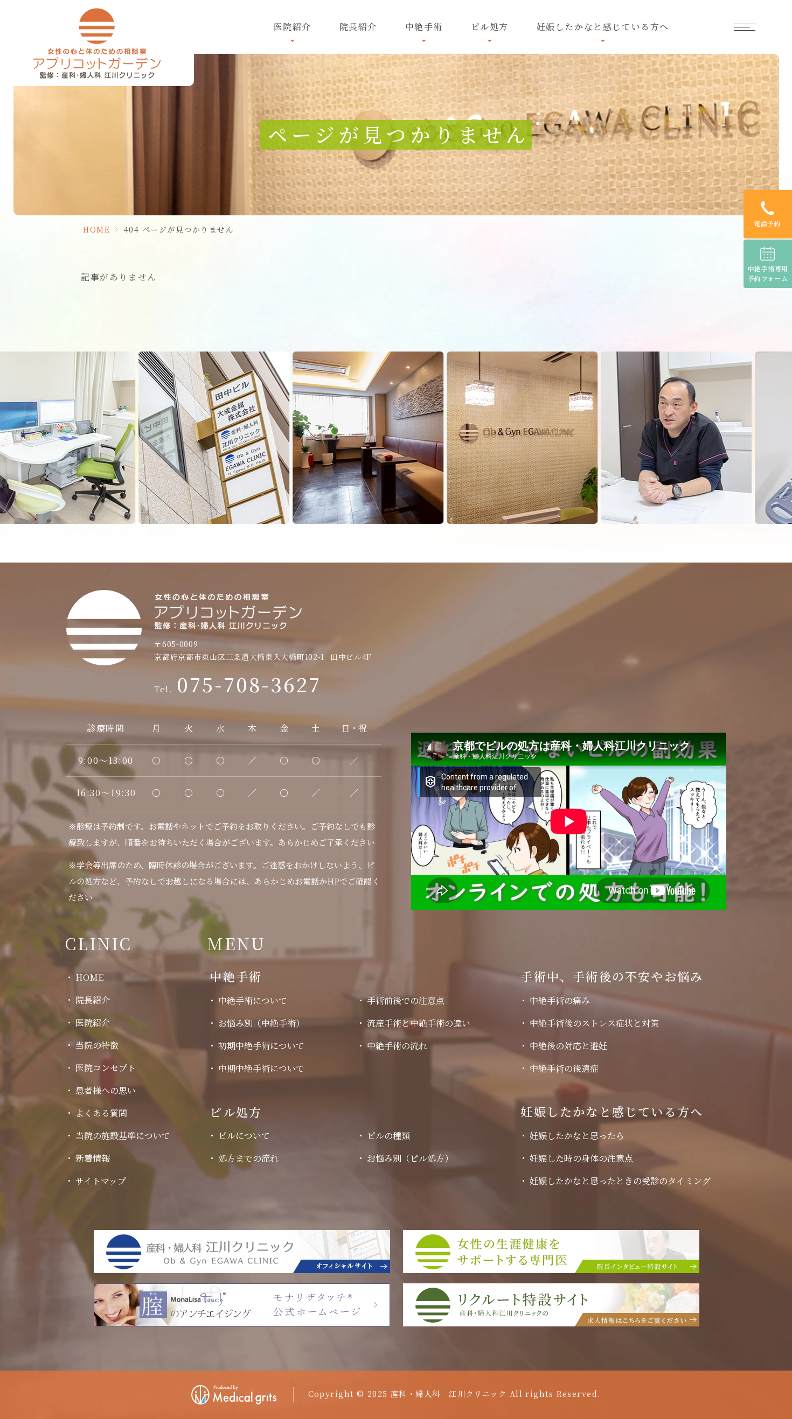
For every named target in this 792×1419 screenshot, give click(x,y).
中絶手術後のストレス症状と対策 (594, 1023)
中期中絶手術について (261, 1068)
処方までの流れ (248, 1158)
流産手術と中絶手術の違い (418, 1023)
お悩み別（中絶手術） (261, 1023)
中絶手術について (252, 1000)
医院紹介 (92, 1022)
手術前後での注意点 (405, 1000)
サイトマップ (100, 1181)
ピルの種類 (388, 1135)
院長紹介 (358, 26)
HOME (96, 229)
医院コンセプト (105, 1068)
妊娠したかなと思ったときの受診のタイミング (620, 1181)
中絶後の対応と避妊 (568, 1045)
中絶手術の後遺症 (564, 1068)
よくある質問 (101, 1113)
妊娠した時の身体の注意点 (581, 1158)
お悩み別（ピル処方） (410, 1158)
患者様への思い (105, 1090)
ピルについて (244, 1135)
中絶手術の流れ (397, 1045)
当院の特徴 (97, 1045)
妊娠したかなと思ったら (577, 1135)
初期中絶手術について (261, 1045)
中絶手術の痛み (560, 1000)
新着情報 (92, 1158)
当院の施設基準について (122, 1135)
